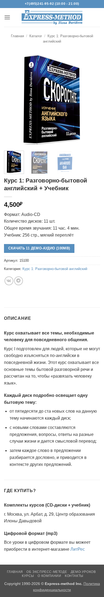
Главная (17, 36)
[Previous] (12, 99)
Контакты (74, 576)
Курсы (28, 576)
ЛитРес (77, 549)
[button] (7, 17)
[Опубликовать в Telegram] (18, 280)
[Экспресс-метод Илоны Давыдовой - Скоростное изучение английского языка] (52, 17)
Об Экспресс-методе (46, 572)
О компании (49, 576)
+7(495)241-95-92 (39, 4)
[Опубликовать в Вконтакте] (9, 280)
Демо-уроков (83, 572)
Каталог (35, 36)
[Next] (91, 99)
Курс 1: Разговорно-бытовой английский (54, 269)
